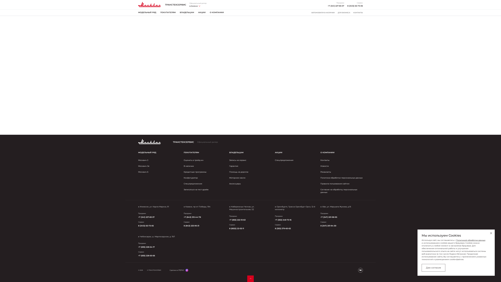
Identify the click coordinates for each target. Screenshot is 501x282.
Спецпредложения (193, 184)
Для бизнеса (344, 13)
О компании (217, 12)
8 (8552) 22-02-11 (236, 228)
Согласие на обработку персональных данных (338, 190)
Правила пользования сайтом (334, 184)
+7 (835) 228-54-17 (146, 247)
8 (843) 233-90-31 (191, 226)
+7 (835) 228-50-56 (146, 255)
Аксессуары (235, 184)
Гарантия (233, 166)
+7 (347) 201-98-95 (328, 217)
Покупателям (168, 12)
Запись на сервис (237, 160)
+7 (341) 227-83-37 (336, 6)
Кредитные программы (195, 172)
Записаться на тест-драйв (196, 189)
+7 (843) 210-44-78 (192, 217)
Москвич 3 (143, 160)
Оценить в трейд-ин (193, 160)
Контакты (358, 13)
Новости (324, 166)
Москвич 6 (143, 172)
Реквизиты (325, 172)
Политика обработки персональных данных (341, 178)
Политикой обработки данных (470, 240)
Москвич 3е (143, 166)
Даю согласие (433, 267)
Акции (202, 12)
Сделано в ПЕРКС (177, 270)
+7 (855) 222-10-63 (237, 220)
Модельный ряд (147, 12)
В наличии (189, 166)
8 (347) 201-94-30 (328, 226)
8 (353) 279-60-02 (283, 228)
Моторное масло (237, 178)
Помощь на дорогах (238, 172)
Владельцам (187, 12)
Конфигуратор (191, 178)
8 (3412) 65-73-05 (355, 6)
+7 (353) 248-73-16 (283, 220)
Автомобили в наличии (323, 13)
